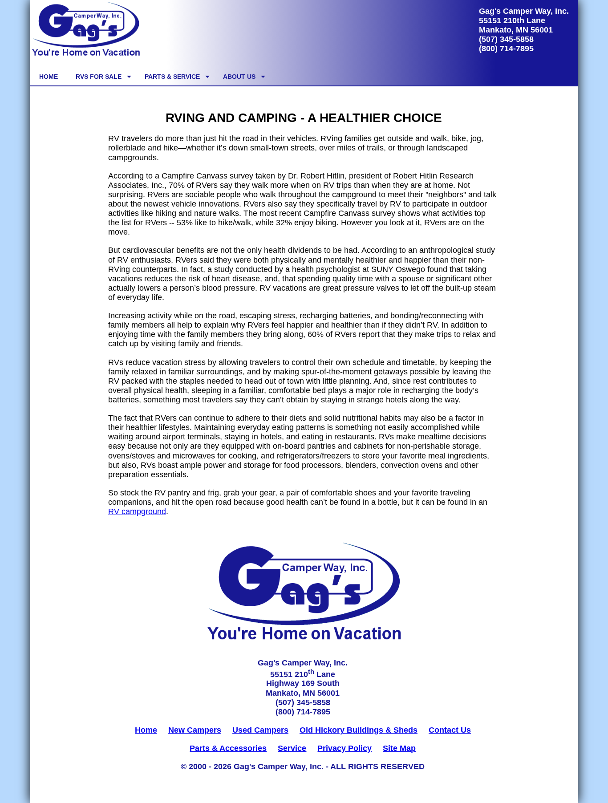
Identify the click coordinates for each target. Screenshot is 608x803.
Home (146, 730)
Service (292, 748)
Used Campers (260, 730)
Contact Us (450, 730)
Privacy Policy (344, 748)
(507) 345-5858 (506, 39)
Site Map (399, 748)
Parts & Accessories (228, 748)
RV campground (137, 511)
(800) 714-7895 (506, 48)
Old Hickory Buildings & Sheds (358, 730)
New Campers (194, 730)
